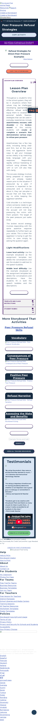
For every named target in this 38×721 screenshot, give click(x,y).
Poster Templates (7, 611)
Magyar (3, 705)
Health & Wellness (29, 21)
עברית (2, 673)
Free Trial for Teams (8, 583)
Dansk (2, 683)
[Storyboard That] (6, 3)
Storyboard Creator (8, 558)
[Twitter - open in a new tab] (1, 644)
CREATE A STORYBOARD (19, 533)
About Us (4, 566)
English (3, 656)
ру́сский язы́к (6, 680)
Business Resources (8, 586)
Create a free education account (20, 43)
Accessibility (5, 627)
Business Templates (8, 588)
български (4, 710)
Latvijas (3, 717)
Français (3, 661)
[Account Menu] (5, 18)
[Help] (34, 712)
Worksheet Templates (9, 609)
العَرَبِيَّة (2, 675)
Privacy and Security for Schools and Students (19, 624)
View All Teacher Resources (19, 451)
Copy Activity (19, 35)
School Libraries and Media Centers (14, 601)
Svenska (3, 685)
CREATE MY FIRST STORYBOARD (19, 548)
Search (19, 443)
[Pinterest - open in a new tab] (1, 647)
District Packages (7, 599)
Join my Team (6, 590)
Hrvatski (3, 707)
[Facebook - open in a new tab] (1, 638)
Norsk (2, 690)
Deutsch (3, 663)
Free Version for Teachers (10, 596)
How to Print (5, 560)
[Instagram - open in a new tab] (1, 641)
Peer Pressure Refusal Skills (19, 328)
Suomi (2, 688)
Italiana (3, 666)
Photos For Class (7, 577)
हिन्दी (1, 678)
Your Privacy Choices (8, 629)
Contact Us (4, 569)
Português (4, 670)
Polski (2, 695)
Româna (3, 698)
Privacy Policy (6, 622)
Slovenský (4, 702)
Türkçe (3, 693)
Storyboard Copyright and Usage (13, 617)
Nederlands (5, 668)
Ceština (3, 700)
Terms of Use (5, 620)
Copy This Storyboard (19, 71)
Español (3, 658)
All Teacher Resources (13, 21)
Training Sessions (7, 604)
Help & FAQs (5, 556)
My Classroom (6, 575)
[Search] (12, 8)
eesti (2, 720)
